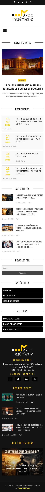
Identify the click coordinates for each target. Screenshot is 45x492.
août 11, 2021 (8, 419)
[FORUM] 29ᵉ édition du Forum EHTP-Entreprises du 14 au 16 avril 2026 (28, 139)
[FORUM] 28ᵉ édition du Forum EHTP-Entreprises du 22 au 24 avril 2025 (28, 171)
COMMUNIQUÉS (11, 301)
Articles (22, 80)
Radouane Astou (12, 329)
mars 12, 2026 (9, 235)
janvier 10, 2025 (9, 252)
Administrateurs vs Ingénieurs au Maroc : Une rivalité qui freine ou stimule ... (29, 244)
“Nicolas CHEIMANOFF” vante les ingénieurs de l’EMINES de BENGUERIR (22, 87)
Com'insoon (24, 488)
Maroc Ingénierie (12, 324)
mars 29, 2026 (9, 219)
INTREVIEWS (9, 295)
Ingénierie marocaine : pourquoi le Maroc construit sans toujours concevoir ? (29, 211)
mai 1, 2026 (22, 203)
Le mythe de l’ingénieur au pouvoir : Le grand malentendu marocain (29, 228)
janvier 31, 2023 (23, 402)
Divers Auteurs (11, 318)
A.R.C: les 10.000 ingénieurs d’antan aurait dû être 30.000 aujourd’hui (28, 411)
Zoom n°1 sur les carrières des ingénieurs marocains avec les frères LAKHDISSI (29, 427)
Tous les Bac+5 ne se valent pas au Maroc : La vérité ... (29, 196)
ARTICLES (7, 290)
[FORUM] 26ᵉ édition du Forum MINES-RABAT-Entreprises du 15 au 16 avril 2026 (29, 121)
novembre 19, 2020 (10, 435)
